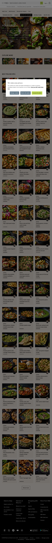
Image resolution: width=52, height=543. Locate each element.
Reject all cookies (25, 93)
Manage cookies (14, 93)
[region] (26, 88)
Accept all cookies (37, 93)
